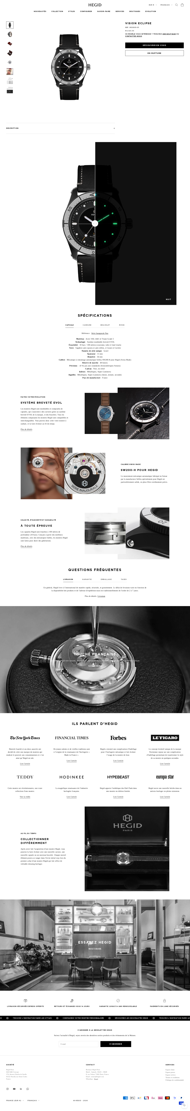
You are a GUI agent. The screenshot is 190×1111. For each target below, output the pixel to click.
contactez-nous (133, 36)
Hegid (96, 1079)
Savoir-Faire (103, 11)
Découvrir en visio (154, 45)
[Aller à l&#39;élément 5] (9, 62)
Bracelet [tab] (105, 325)
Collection (57, 11)
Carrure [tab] (87, 325)
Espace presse (170, 1072)
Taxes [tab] (124, 579)
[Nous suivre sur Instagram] (7, 1089)
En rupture (155, 53)
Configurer (86, 11)
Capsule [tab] (69, 325)
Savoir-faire (94, 666)
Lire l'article (25, 764)
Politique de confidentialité (175, 1080)
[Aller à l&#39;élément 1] (9, 25)
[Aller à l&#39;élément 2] (9, 34)
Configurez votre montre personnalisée (30, 1018)
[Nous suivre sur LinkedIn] (21, 1089)
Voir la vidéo (25, 797)
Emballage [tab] (106, 579)
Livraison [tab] (68, 579)
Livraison (101, 596)
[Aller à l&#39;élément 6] (9, 71)
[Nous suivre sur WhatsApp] (27, 1089)
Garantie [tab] (87, 579)
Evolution (150, 11)
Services (120, 11)
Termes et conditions (173, 1077)
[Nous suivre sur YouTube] (14, 1089)
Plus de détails (26, 429)
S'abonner (115, 1044)
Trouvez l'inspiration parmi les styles (125, 1018)
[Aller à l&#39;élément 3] (9, 43)
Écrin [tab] (122, 325)
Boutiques (135, 11)
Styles (71, 11)
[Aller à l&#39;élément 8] (9, 90)
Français (165, 5)
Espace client (170, 1070)
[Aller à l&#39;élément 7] (9, 81)
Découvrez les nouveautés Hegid (78, 1018)
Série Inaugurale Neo (99, 333)
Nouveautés (40, 11)
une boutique (169, 34)
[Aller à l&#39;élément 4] (9, 53)
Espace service (171, 1075)
